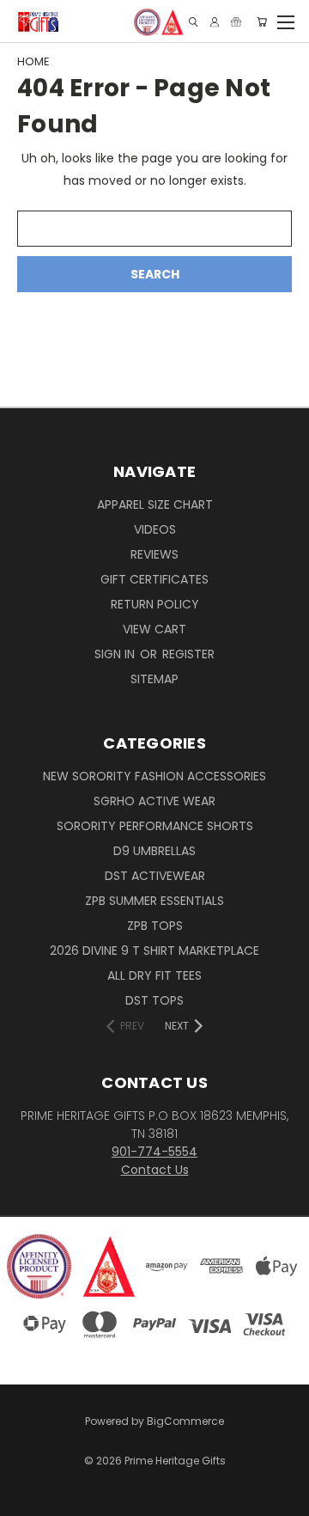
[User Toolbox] (214, 22)
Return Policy (155, 604)
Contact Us (155, 1169)
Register (188, 654)
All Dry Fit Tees (154, 975)
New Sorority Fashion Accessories (154, 776)
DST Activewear (155, 875)
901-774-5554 (154, 1151)
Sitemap (154, 679)
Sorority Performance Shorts (155, 825)
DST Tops (154, 1000)
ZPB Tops (155, 925)
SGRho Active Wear (154, 801)
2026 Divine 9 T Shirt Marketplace (154, 950)
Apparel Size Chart (155, 504)
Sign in (116, 654)
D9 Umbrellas (154, 850)
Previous (26, 1485)
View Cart (154, 629)
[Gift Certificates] (236, 22)
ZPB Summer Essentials (154, 900)
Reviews (154, 554)
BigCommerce (185, 1421)
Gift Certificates (154, 579)
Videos (155, 529)
